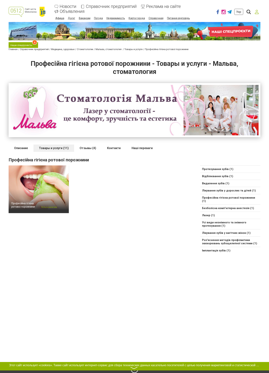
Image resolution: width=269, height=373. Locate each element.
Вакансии (84, 18)
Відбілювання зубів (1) (217, 176)
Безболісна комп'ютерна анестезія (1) (228, 208)
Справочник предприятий (111, 6)
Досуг (71, 18)
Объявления (72, 11)
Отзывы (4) (88, 148)
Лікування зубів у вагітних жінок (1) (226, 233)
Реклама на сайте (163, 6)
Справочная (156, 18)
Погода (98, 18)
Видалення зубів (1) (215, 183)
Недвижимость (116, 18)
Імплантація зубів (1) (216, 250)
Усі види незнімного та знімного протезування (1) (224, 224)
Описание (21, 148)
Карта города (137, 18)
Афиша (59, 18)
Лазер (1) (208, 215)
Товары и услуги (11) (54, 148)
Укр (238, 12)
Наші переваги (142, 148)
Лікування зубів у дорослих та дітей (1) (229, 190)
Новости (68, 6)
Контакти (114, 148)
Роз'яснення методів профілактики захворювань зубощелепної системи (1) (229, 241)
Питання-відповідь (178, 18)
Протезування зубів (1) (217, 169)
